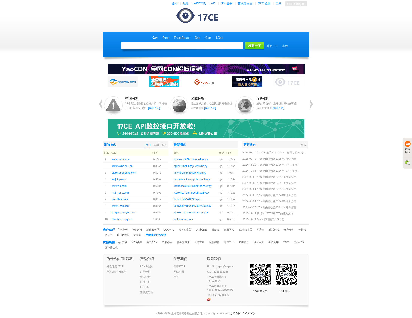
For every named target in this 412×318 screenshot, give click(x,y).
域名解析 (214, 242)
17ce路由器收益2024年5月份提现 (276, 201)
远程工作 (229, 242)
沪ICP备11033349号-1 (243, 313)
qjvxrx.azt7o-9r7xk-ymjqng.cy (191, 212)
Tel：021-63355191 (218, 294)
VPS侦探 (137, 242)
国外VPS (299, 242)
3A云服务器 (245, 229)
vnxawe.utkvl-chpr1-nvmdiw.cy (192, 179)
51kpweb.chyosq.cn (123, 212)
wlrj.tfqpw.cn (119, 179)
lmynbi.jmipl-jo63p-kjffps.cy (190, 172)
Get (155, 37)
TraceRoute (182, 37)
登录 (175, 3)
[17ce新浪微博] (209, 300)
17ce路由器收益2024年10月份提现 (277, 170)
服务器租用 (183, 242)
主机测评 (123, 229)
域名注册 (258, 242)
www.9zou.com (120, 205)
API (213, 3)
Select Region (296, 4)
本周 (156, 144)
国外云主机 (111, 247)
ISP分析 (144, 287)
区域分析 (145, 282)
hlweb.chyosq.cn (121, 219)
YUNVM (137, 229)
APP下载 (200, 3)
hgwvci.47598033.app (187, 199)
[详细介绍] (154, 108)
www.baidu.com (121, 159)
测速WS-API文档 (116, 271)
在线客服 (407, 150)
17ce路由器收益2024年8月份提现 (276, 182)
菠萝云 (215, 229)
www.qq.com (119, 186)
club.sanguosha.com (124, 172)
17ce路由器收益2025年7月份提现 (276, 158)
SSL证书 (226, 3)
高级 (285, 46)
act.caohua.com (183, 219)
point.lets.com (120, 199)
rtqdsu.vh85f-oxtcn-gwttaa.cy (191, 159)
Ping (166, 37)
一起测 (201, 16)
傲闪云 (109, 234)
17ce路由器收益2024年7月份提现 (276, 188)
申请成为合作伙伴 (156, 235)
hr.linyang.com (120, 192)
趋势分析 (145, 271)
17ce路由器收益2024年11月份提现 (277, 164)
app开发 (122, 242)
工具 (279, 3)
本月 (164, 144)
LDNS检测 (146, 266)
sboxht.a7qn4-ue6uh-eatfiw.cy (191, 192)
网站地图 (179, 271)
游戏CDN (152, 242)
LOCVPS (169, 229)
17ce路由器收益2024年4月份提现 (276, 207)
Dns (197, 37)
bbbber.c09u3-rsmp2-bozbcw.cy (193, 186)
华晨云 (260, 229)
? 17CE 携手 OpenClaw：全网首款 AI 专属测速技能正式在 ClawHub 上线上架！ (303, 152)
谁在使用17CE (115, 266)
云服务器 (167, 242)
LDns (219, 37)
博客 (176, 276)
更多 (303, 144)
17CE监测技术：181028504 (217, 278)
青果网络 (229, 229)
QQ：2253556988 (218, 271)
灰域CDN (201, 229)
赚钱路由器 (245, 3)
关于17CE (179, 266)
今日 (148, 144)
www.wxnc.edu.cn (122, 166)
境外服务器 (152, 229)
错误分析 (145, 276)
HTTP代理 (123, 234)
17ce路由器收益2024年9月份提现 (276, 176)
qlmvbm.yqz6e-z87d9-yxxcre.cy (192, 205)
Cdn (208, 37)
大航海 (137, 234)
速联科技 (274, 229)
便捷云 (302, 229)
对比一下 (272, 46)
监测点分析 (146, 292)
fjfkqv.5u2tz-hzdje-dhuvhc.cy (190, 166)
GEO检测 (264, 3)
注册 (186, 3)
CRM (286, 242)
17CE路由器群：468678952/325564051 (221, 287)
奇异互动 (289, 229)
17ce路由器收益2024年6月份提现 (276, 195)
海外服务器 (185, 229)
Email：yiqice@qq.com (220, 266)
